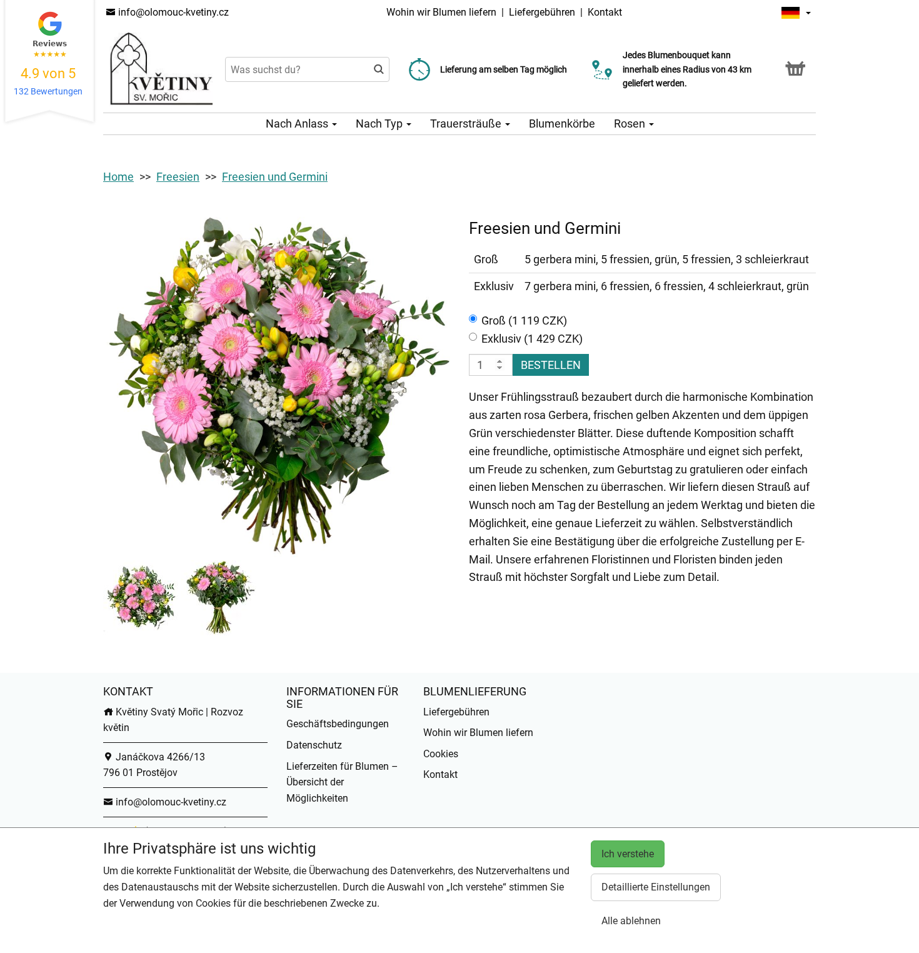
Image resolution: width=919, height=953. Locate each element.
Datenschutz (314, 745)
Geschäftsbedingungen (337, 724)
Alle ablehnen (631, 921)
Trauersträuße (467, 123)
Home (118, 176)
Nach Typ (380, 123)
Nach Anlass (298, 123)
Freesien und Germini (275, 176)
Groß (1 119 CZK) (524, 320)
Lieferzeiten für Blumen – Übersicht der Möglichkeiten (342, 782)
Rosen (631, 123)
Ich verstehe (627, 854)
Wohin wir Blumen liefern (441, 12)
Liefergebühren (542, 12)
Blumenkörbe (562, 123)
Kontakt (605, 12)
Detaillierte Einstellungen (655, 887)
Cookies (440, 754)
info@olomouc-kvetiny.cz (172, 12)
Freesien (177, 176)
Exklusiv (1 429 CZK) (532, 338)
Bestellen (551, 364)
